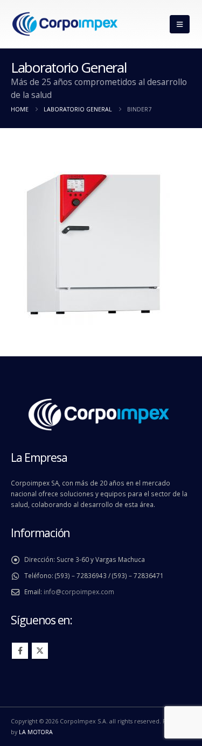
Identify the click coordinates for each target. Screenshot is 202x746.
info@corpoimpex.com (79, 591)
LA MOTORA (36, 732)
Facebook (20, 651)
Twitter (40, 651)
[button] (180, 24)
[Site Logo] (65, 24)
